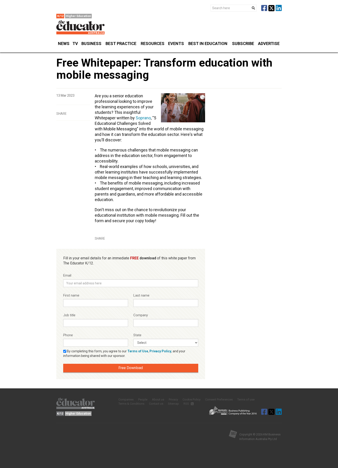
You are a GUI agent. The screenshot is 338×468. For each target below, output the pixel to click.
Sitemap (173, 403)
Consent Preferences (219, 399)
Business (91, 43)
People (142, 399)
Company (140, 315)
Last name (141, 295)
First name (71, 295)
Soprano (143, 117)
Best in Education (207, 43)
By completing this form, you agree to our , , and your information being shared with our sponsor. (124, 353)
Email (67, 275)
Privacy (173, 399)
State (137, 335)
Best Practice (121, 43)
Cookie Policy (192, 399)
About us (158, 399)
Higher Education (78, 16)
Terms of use (246, 399)
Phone (68, 335)
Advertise (269, 43)
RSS (186, 403)
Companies (126, 399)
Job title (69, 315)
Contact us (156, 403)
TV (75, 43)
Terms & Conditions (131, 403)
